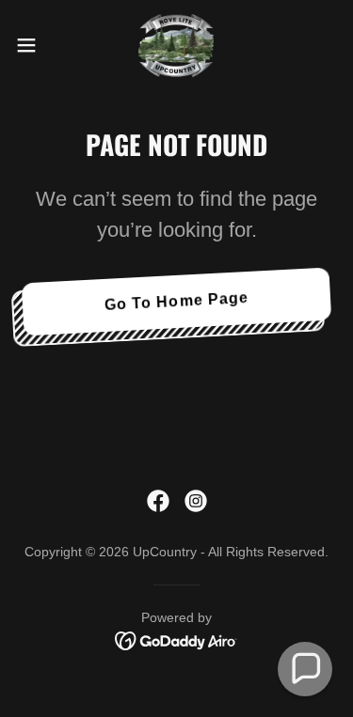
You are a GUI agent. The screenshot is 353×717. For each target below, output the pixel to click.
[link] (176, 45)
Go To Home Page (176, 301)
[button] (33, 45)
